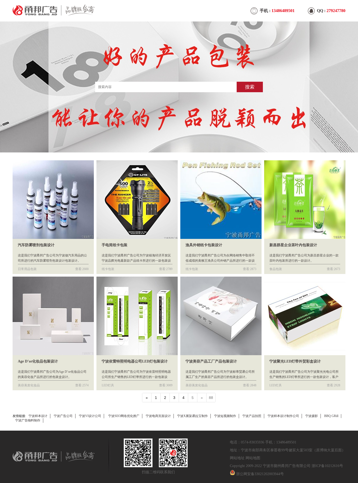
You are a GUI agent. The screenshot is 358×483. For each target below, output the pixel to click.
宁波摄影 (311, 416)
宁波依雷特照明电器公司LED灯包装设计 (135, 361)
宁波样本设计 (38, 416)
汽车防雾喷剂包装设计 (36, 245)
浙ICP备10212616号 (327, 466)
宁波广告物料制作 (27, 420)
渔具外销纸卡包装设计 (204, 245)
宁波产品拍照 (251, 416)
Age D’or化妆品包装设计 (38, 361)
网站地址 (237, 458)
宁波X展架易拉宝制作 (192, 416)
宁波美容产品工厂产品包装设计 (211, 361)
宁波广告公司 (63, 416)
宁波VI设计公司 (90, 416)
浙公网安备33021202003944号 (260, 474)
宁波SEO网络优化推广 (123, 416)
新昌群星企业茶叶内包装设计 (293, 245)
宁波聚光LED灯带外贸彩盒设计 (295, 361)
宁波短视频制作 (225, 416)
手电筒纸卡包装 (114, 245)
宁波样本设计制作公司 (283, 416)
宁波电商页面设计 (158, 416)
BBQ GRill (331, 416)
